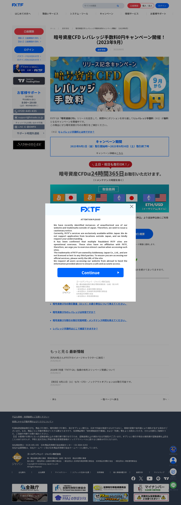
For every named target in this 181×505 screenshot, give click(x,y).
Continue (91, 272)
